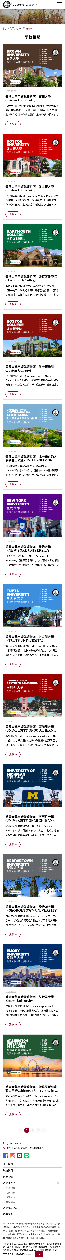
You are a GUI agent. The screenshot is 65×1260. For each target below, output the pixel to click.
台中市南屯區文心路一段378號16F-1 (25, 1148)
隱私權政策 (42, 1247)
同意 (39, 1254)
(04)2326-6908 (14, 1143)
